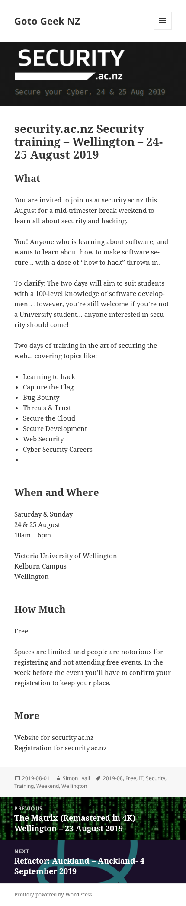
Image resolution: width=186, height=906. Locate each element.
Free (130, 778)
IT (141, 778)
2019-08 (113, 778)
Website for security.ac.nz (54, 737)
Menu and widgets (163, 29)
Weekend (47, 786)
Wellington (74, 786)
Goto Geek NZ (47, 20)
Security (155, 778)
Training (24, 786)
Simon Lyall (76, 778)
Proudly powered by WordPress (53, 894)
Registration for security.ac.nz (60, 747)
